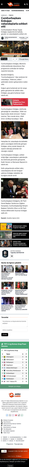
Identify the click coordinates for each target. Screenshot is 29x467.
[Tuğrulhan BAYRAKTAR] (5, 253)
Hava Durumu (7, 422)
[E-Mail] (11, 256)
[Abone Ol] (23, 59)
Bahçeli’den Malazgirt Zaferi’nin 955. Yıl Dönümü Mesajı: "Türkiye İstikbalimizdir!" (21, 292)
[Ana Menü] (2, 4)
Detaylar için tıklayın (15, 386)
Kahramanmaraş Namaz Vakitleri (12, 423)
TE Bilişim (18, 456)
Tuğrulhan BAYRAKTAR (17, 252)
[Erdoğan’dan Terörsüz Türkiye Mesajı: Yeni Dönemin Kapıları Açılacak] (7, 285)
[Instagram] (13, 415)
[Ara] (27, 4)
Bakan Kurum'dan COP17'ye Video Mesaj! (21, 274)
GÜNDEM (5, 439)
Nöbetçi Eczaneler (8, 420)
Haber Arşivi (6, 432)
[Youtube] (16, 415)
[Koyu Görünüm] (25, 4)
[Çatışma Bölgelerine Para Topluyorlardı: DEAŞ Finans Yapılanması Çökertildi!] (21, 300)
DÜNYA (5, 441)
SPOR (24, 437)
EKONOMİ (19, 439)
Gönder (4, 334)
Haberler (4, 15)
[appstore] (10, 444)
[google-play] (18, 444)
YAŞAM (12, 439)
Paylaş (5, 59)
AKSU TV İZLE (5, 10)
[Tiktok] (19, 415)
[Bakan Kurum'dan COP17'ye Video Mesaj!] (21, 269)
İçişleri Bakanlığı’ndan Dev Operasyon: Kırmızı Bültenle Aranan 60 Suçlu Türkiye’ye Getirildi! (7, 308)
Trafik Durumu (7, 425)
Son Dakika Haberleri (9, 431)
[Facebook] (7, 415)
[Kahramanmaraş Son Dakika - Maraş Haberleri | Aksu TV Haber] (13, 4)
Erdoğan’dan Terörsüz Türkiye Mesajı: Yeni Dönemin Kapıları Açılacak (6, 292)
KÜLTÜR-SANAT (20, 441)
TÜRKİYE (11, 15)
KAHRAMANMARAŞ (18, 10)
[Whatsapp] (22, 415)
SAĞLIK (11, 441)
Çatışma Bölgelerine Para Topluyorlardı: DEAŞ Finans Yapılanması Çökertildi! (21, 307)
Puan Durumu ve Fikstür (9, 427)
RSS (4, 451)
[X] (10, 415)
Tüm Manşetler (7, 429)
